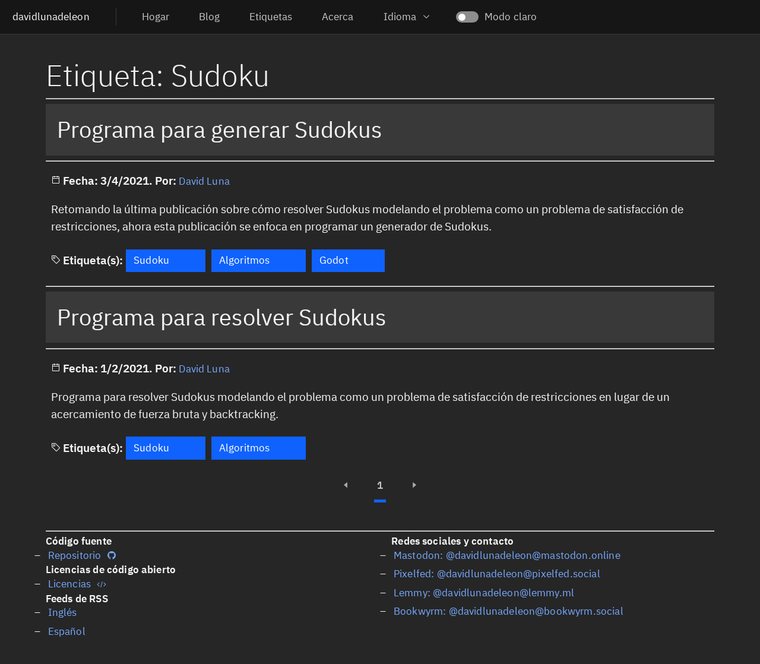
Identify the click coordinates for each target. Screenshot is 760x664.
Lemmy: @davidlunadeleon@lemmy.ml (484, 593)
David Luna (204, 181)
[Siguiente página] (414, 485)
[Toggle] (467, 11)
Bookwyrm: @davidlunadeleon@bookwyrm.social (508, 611)
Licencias (69, 584)
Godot (334, 260)
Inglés (62, 612)
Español (67, 631)
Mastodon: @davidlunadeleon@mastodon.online (507, 555)
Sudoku (151, 260)
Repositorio (75, 555)
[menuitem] (155, 16)
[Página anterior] (346, 485)
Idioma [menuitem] (400, 16)
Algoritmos (244, 260)
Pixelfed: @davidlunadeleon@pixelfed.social (497, 574)
